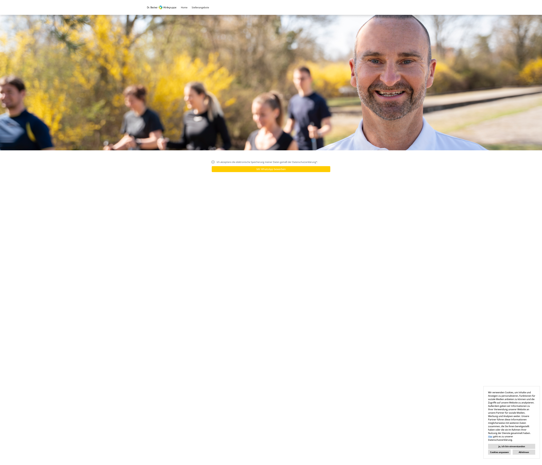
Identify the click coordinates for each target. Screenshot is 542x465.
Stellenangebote (200, 7)
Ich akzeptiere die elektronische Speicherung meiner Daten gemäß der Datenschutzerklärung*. (267, 162)
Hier (490, 436)
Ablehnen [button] (524, 452)
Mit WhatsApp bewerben (271, 169)
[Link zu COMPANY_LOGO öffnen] (161, 7)
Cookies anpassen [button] (499, 452)
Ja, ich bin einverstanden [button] (511, 446)
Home (184, 7)
